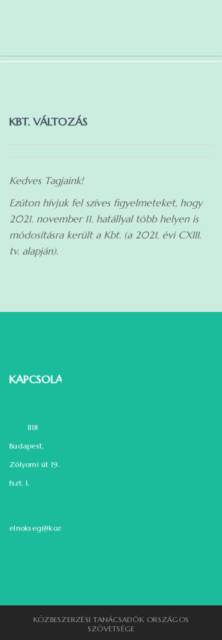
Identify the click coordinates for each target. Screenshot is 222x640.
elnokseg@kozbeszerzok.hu (58, 528)
